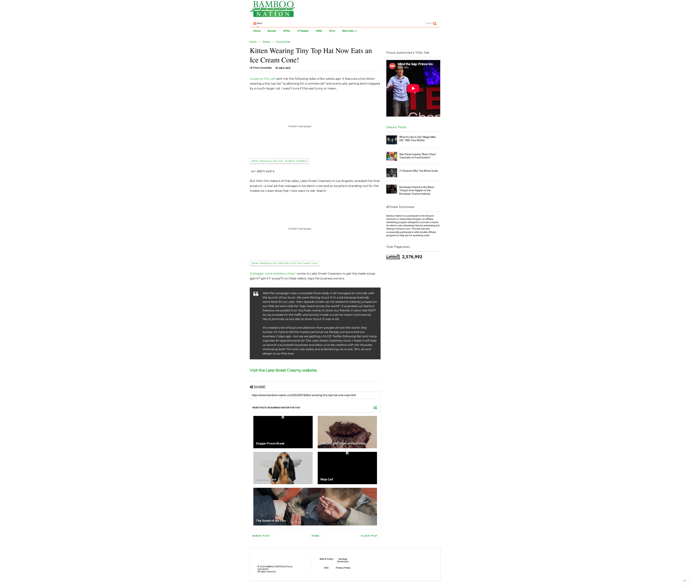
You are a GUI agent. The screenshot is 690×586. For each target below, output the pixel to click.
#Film (286, 30)
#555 (319, 30)
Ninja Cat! (326, 479)
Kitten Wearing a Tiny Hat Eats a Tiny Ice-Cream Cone (284, 263)
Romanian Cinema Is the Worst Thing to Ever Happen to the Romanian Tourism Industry (416, 190)
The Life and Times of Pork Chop (343, 443)
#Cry (332, 30)
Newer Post (261, 536)
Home (257, 30)
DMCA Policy (326, 559)
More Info (348, 30)
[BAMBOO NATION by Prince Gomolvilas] (272, 15)
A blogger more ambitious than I (273, 273)
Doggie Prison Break (270, 443)
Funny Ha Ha (283, 41)
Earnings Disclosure (343, 560)
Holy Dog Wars (266, 479)
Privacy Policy (343, 568)
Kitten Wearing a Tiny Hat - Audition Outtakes (279, 160)
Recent (272, 30)
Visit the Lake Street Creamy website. (283, 370)
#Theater (303, 30)
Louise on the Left (263, 78)
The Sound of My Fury (271, 520)
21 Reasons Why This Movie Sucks (418, 170)
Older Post (369, 536)
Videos (266, 41)
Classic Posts (396, 127)
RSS (326, 568)
